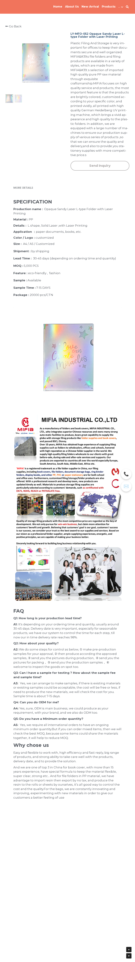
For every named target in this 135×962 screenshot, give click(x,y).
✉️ (126, 486)
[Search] (127, 6)
